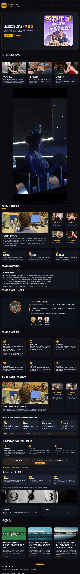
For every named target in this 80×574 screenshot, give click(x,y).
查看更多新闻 (39, 563)
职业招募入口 (39, 463)
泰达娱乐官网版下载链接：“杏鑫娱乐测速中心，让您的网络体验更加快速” (66, 545)
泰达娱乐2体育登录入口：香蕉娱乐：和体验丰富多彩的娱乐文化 (13, 545)
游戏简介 (46, 5)
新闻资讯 (76, 5)
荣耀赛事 (70, 5)
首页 (35, 5)
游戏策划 (64, 5)
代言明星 (58, 5)
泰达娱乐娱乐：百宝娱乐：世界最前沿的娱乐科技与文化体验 (39, 545)
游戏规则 (52, 5)
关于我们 (40, 5)
